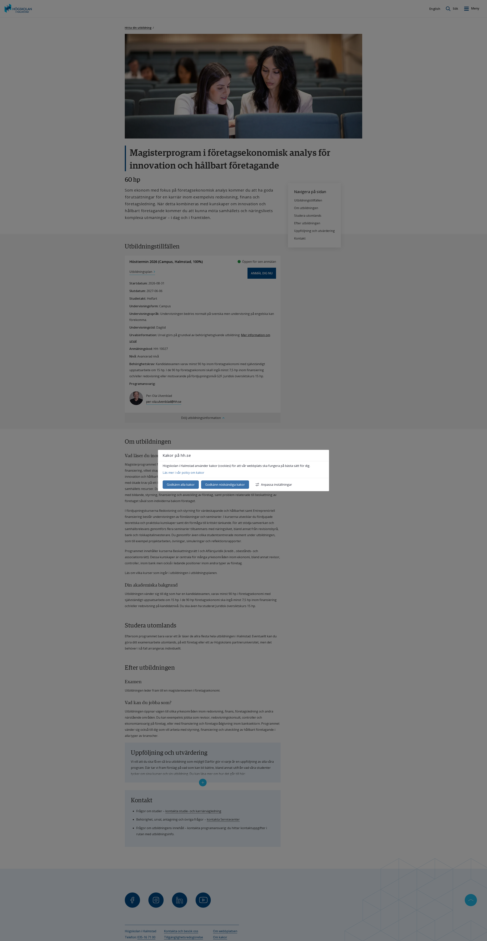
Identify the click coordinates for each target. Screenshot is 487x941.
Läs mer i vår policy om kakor (183, 472)
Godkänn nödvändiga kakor (225, 484)
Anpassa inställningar (276, 484)
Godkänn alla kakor (181, 484)
